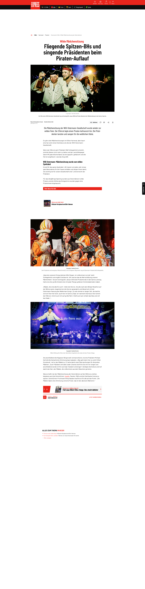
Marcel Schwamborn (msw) (37, 122)
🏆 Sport (68, 7)
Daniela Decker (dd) (48, 122)
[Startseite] (32, 35)
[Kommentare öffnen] (100, 122)
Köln (35, 35)
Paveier (47, 35)
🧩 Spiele (88, 7)
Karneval (41, 35)
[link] (35, 4)
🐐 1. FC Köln (44, 7)
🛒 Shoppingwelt (78, 7)
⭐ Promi (60, 7)
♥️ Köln (53, 7)
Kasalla (67, 376)
